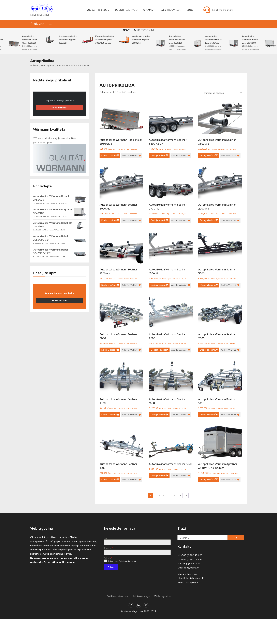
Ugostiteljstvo (125, 9)
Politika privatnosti (117, 596)
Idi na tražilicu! (59, 107)
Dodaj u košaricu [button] (109, 155)
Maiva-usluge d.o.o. (39, 14)
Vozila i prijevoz (97, 9)
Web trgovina (170, 9)
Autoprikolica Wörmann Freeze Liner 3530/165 (205, 39)
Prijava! (111, 567)
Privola (108, 558)
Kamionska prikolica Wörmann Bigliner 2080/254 (132, 39)
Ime (105, 538)
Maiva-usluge (141, 596)
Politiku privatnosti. (128, 561)
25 (185, 495)
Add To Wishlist (129, 155)
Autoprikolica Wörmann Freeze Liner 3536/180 (168, 39)
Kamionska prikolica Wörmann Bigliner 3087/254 (59, 39)
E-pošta (108, 548)
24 (179, 495)
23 (173, 495)
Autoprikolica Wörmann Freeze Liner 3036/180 (241, 39)
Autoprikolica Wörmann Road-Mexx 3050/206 (21, 39)
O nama (148, 9)
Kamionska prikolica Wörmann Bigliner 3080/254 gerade (96, 39)
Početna (34, 65)
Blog (190, 9)
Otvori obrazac (59, 300)
